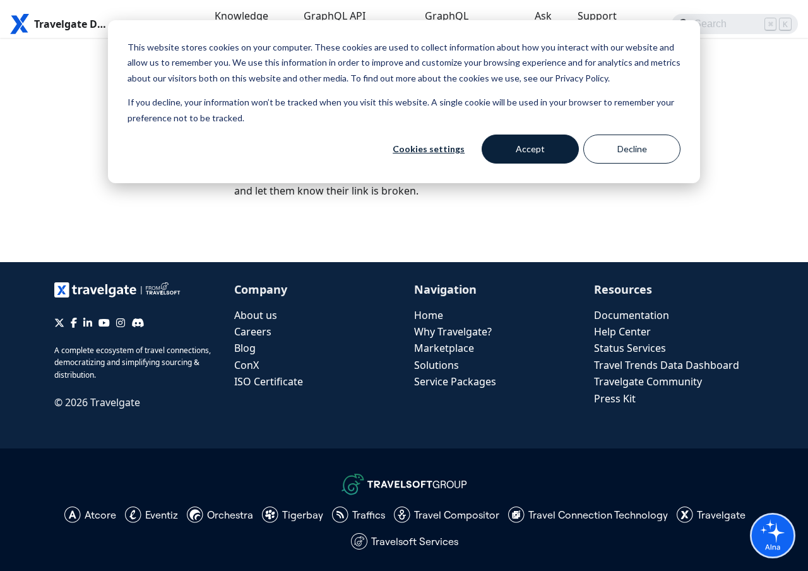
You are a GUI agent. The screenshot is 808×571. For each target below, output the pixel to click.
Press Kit (615, 399)
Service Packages (455, 381)
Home (428, 315)
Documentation (631, 315)
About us (255, 315)
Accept (530, 148)
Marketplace (444, 348)
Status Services (630, 348)
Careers (252, 332)
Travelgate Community (648, 381)
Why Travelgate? (453, 332)
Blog (245, 348)
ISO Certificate (268, 381)
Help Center (622, 332)
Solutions (436, 365)
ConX (246, 365)
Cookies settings (429, 148)
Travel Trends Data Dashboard (666, 365)
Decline (632, 148)
